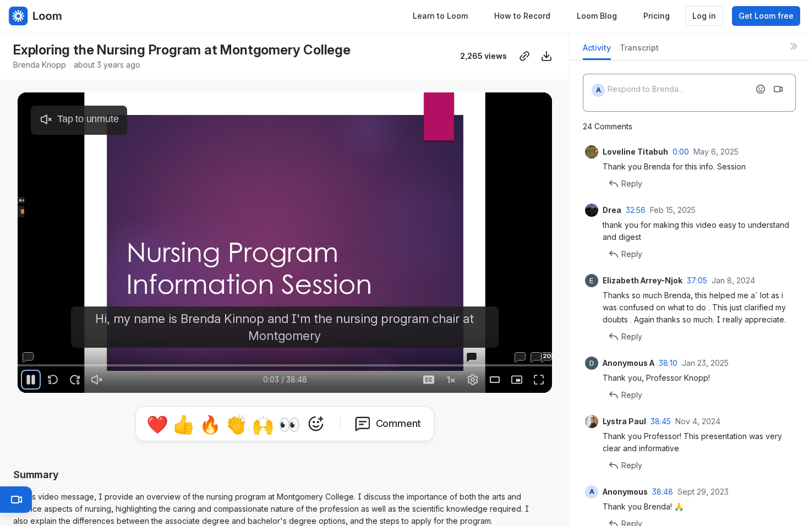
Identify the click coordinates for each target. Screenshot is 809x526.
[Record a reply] (778, 89)
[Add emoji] (760, 89)
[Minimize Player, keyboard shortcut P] (517, 379)
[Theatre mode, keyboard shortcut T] (495, 379)
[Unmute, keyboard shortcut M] (97, 379)
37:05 (697, 280)
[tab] (597, 51)
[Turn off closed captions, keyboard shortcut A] (429, 379)
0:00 (681, 151)
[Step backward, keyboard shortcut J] (53, 379)
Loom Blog (597, 15)
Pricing (656, 15)
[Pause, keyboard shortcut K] (31, 379)
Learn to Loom (440, 15)
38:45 (661, 421)
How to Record (522, 15)
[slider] (285, 365)
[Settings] (473, 379)
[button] (38, 359)
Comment (399, 423)
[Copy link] (524, 56)
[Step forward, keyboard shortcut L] (75, 379)
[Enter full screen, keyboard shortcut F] (539, 379)
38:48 (662, 491)
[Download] (546, 56)
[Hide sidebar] (793, 46)
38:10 (668, 363)
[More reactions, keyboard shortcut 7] (316, 424)
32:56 (636, 210)
